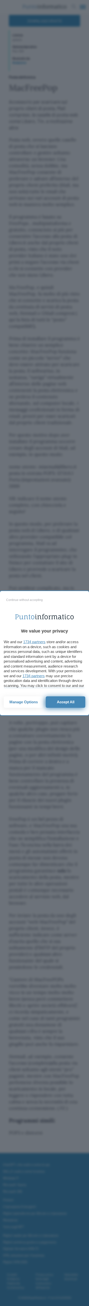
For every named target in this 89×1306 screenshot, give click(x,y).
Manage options (23, 702)
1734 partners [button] (34, 642)
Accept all (65, 702)
